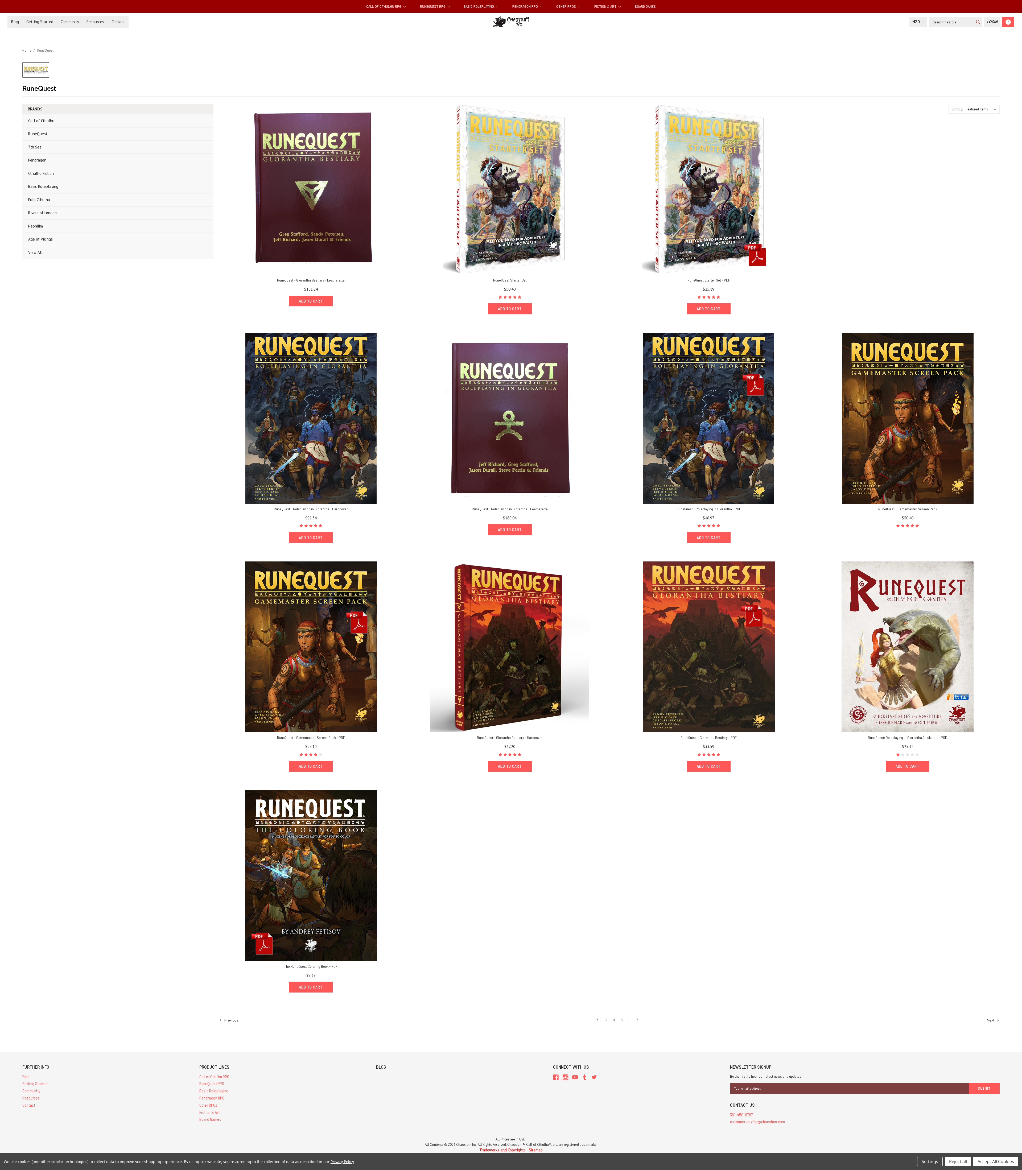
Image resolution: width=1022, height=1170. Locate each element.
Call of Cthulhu (41, 120)
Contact (118, 21)
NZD (916, 21)
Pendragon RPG (525, 6)
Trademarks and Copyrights (502, 1149)
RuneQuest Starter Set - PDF (708, 280)
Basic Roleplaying (479, 6)
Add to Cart (311, 301)
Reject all (958, 1161)
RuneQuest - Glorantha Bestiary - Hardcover (510, 737)
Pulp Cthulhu (39, 199)
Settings (930, 1161)
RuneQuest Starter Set (510, 280)
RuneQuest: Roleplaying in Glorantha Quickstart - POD (907, 737)
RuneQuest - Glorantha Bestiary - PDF (709, 737)
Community (70, 21)
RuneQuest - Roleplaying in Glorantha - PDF (709, 509)
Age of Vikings (40, 239)
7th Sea (35, 147)
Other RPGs (566, 6)
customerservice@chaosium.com (757, 1121)
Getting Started (39, 21)
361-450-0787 (741, 1114)
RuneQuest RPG (433, 6)
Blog (15, 21)
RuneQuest (37, 133)
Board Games (645, 6)
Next (991, 1020)
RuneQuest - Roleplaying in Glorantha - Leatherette (510, 509)
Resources (95, 21)
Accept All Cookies (996, 1161)
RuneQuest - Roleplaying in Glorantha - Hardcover (311, 509)
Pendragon (37, 160)
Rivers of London (42, 212)
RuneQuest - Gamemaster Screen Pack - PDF (311, 737)
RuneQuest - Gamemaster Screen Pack (907, 509)
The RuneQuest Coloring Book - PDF (310, 966)
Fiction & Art (605, 6)
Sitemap (536, 1149)
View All (35, 252)
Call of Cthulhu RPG (384, 6)
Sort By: (957, 109)
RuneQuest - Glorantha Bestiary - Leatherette (311, 280)
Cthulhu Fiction (41, 173)
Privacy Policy (342, 1161)
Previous (230, 1020)
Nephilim (35, 226)
